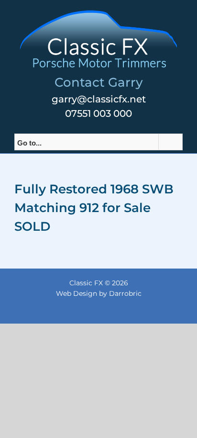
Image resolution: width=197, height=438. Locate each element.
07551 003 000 (98, 113)
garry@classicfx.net (99, 99)
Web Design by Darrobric (99, 293)
